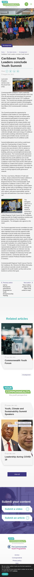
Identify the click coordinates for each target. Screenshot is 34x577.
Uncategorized (23, 52)
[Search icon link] (26, 4)
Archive (17, 555)
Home (3, 52)
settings (15, 571)
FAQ (17, 563)
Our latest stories (11, 52)
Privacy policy (17, 560)
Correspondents (17, 558)
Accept (5, 574)
